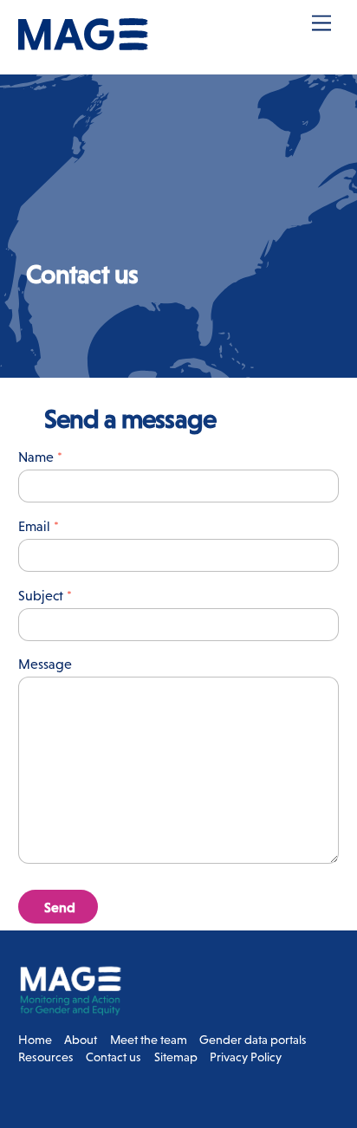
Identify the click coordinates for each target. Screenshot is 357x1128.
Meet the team (148, 1040)
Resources (46, 1057)
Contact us (113, 1057)
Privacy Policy (246, 1057)
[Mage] (83, 43)
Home (35, 1040)
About (80, 1040)
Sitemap (176, 1057)
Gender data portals (253, 1040)
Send (59, 907)
